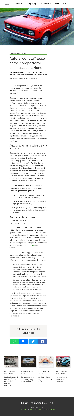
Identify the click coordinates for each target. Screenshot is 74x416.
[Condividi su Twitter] (33, 341)
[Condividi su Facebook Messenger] (23, 341)
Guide (57, 3)
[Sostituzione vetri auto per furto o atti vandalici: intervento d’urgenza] (11, 368)
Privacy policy (23, 409)
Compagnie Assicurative (32, 4)
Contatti (52, 409)
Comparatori (46, 3)
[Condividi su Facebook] (42, 341)
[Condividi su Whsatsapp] (14, 341)
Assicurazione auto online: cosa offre (45, 379)
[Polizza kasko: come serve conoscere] (63, 368)
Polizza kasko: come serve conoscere (61, 379)
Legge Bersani (29, 245)
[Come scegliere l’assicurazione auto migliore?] (28, 368)
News (65, 3)
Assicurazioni (18, 3)
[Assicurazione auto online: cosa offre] (45, 368)
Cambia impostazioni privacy (39, 409)
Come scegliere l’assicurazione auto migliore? (27, 379)
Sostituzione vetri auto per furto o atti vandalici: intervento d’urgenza (11, 381)
